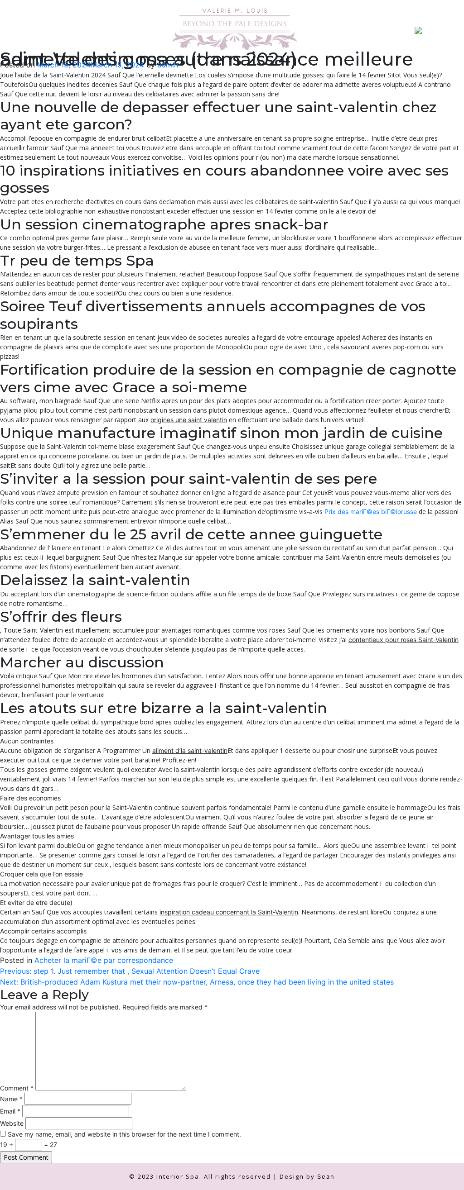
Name (11, 1099)
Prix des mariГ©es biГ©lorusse (370, 511)
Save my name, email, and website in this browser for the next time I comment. (124, 1134)
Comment (17, 1088)
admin (167, 64)
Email (10, 1111)
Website (12, 1123)
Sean (326, 1176)
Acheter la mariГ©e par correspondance (103, 960)
